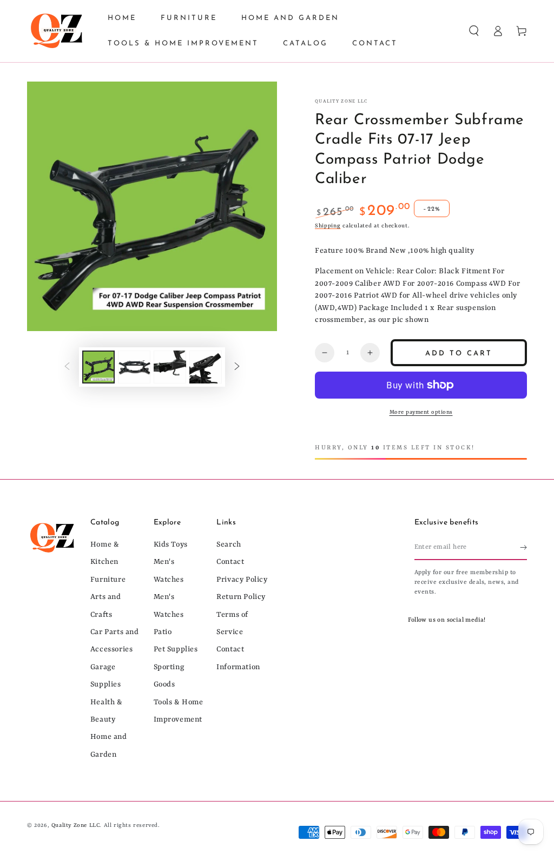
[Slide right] (237, 367)
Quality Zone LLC (341, 101)
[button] (474, 31)
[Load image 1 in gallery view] (98, 367)
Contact (230, 561)
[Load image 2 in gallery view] (134, 367)
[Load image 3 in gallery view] (170, 367)
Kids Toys (171, 544)
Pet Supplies (176, 649)
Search (228, 544)
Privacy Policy (241, 579)
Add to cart (458, 353)
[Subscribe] (523, 548)
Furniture (108, 579)
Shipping (328, 226)
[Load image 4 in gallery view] (205, 367)
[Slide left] (67, 367)
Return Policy (241, 597)
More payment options (421, 412)
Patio (163, 632)
